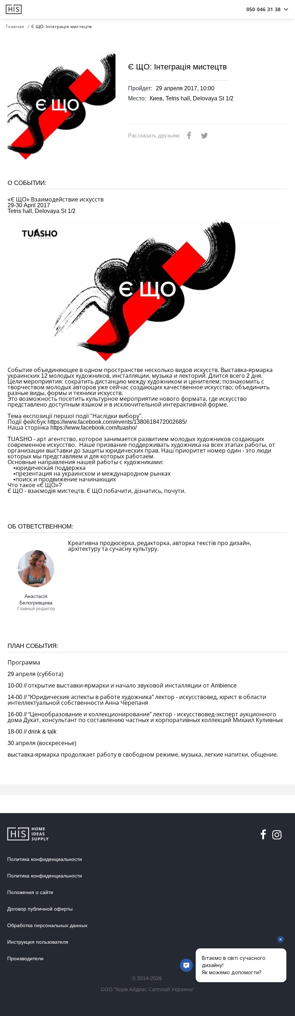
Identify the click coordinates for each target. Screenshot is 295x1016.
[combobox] (263, 9)
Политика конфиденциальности (44, 859)
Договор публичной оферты (40, 909)
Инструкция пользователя (37, 942)
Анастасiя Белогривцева (36, 599)
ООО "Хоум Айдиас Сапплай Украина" (148, 989)
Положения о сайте (30, 892)
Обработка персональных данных (47, 925)
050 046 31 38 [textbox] (263, 9)
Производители (25, 958)
